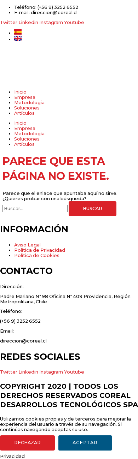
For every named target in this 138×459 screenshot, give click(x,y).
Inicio (20, 92)
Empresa (24, 97)
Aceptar (85, 442)
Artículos (24, 113)
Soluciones (27, 108)
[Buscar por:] (35, 208)
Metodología (29, 102)
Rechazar (27, 442)
